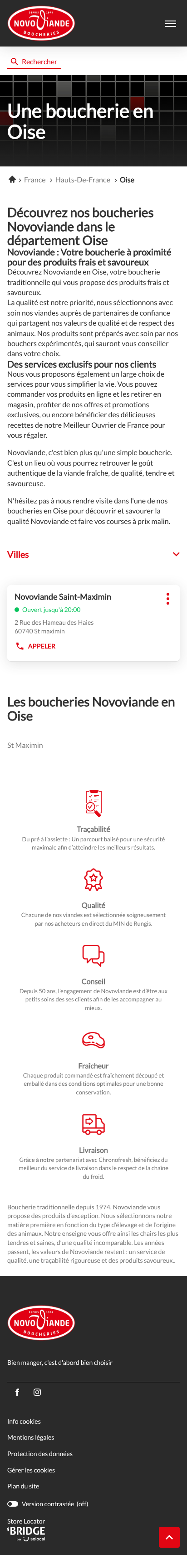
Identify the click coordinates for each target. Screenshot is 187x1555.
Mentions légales (30, 1437)
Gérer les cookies (31, 1470)
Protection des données (40, 1454)
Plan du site (23, 1486)
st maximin (25, 745)
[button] (171, 23)
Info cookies (24, 1421)
